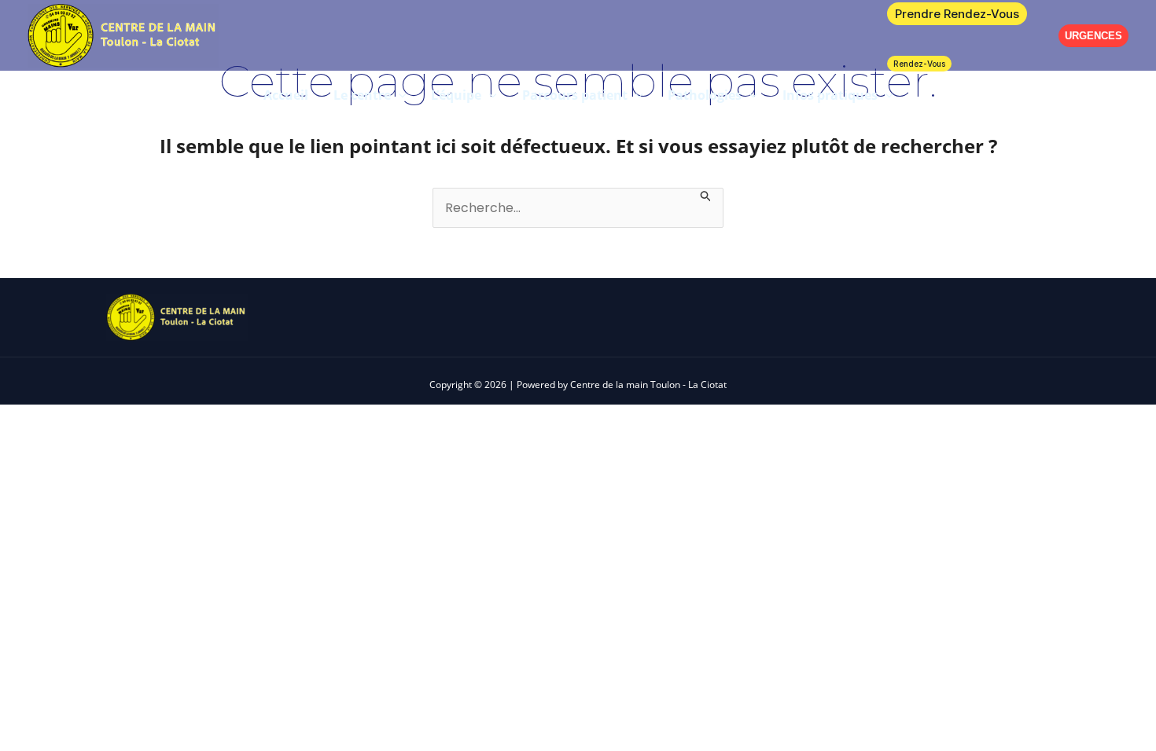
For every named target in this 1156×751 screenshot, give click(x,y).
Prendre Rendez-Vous (957, 13)
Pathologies (705, 95)
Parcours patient (575, 95)
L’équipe (456, 95)
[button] (1093, 35)
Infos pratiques (830, 95)
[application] (399, 95)
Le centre (362, 95)
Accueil (285, 95)
